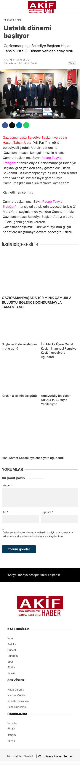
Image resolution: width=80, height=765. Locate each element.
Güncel (11, 38)
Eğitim (10, 106)
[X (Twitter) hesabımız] (26, 759)
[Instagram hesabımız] (38, 759)
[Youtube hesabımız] (51, 759)
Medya (10, 83)
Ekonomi (11, 53)
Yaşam (10, 91)
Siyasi (10, 45)
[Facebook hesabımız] (13, 759)
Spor (9, 68)
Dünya (10, 60)
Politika (11, 98)
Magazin (12, 75)
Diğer (9, 113)
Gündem (11, 30)
